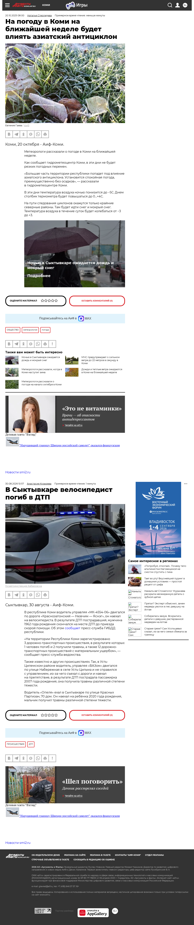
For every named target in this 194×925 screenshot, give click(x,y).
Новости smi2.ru (18, 472)
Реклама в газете (100, 855)
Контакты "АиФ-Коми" (128, 855)
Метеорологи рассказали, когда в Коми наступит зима (42, 371)
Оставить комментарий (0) (97, 301)
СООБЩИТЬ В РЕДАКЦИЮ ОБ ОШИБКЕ (94, 859)
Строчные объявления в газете (50, 859)
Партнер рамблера (64, 911)
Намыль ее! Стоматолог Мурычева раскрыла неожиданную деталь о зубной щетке (164, 594)
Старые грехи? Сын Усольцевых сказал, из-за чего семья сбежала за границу (165, 631)
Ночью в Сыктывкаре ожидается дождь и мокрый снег (70, 265)
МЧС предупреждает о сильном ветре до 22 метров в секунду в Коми (100, 360)
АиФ (26, 125)
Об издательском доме (46, 855)
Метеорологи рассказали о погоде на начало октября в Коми (42, 383)
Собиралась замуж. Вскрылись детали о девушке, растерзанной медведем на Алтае (163, 619)
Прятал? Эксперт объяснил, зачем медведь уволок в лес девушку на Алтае (164, 606)
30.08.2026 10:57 (14, 483)
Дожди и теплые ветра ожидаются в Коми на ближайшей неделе (101, 371)
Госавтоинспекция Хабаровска (23, 586)
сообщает (73, 628)
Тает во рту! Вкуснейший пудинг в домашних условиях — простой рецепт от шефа (164, 581)
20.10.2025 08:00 (14, 15)
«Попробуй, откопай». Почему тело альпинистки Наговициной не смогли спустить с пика (165, 569)
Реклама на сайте (75, 855)
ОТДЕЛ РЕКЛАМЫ (154, 855)
